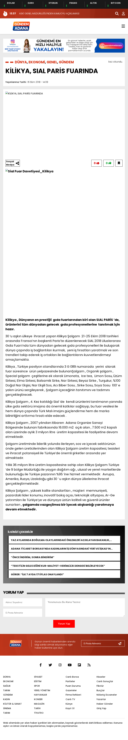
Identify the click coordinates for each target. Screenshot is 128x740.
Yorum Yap (64, 623)
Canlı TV (70, 699)
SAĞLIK (7, 685)
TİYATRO (39, 712)
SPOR (37, 685)
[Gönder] (121, 643)
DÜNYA (21, 62)
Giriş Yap (101, 708)
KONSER (38, 699)
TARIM (6, 690)
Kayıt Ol (70, 708)
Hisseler (100, 676)
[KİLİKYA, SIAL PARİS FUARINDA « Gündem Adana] (21, 26)
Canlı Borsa (72, 676)
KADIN (6, 699)
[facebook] (40, 665)
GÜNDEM (66, 62)
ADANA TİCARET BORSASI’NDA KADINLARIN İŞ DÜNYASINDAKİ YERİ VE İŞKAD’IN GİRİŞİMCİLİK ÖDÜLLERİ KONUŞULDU (61, 548)
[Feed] (89, 665)
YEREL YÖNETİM (42, 690)
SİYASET (38, 676)
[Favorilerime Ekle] (119, 163)
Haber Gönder (104, 703)
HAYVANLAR (40, 694)
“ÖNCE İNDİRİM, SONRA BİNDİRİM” (32, 556)
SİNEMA (7, 708)
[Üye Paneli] (122, 13)
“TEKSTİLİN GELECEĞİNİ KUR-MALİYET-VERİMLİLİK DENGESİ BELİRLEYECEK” (58, 565)
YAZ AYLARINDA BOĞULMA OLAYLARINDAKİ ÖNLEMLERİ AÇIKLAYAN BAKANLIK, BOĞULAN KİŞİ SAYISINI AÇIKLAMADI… (60, 539)
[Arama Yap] (115, 13)
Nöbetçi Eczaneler (106, 694)
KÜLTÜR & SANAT (12, 703)
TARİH (37, 708)
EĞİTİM (37, 681)
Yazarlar (101, 699)
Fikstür (100, 685)
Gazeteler (71, 690)
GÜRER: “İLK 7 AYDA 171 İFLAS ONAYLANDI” (37, 574)
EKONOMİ (37, 62)
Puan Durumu (73, 685)
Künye (69, 703)
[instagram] (60, 665)
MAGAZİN (39, 703)
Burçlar (100, 690)
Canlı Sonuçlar (104, 681)
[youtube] (69, 665)
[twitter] (50, 665)
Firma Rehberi (73, 694)
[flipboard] (79, 665)
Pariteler (70, 681)
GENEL (52, 62)
